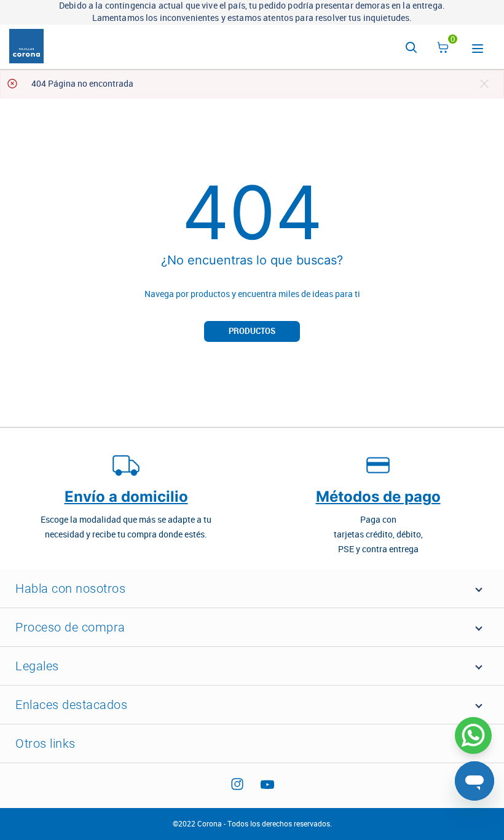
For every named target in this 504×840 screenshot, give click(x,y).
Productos (252, 331)
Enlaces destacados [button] (71, 704)
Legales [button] (37, 666)
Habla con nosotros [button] (70, 588)
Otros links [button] (45, 743)
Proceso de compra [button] (70, 627)
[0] (443, 49)
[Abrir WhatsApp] (473, 735)
